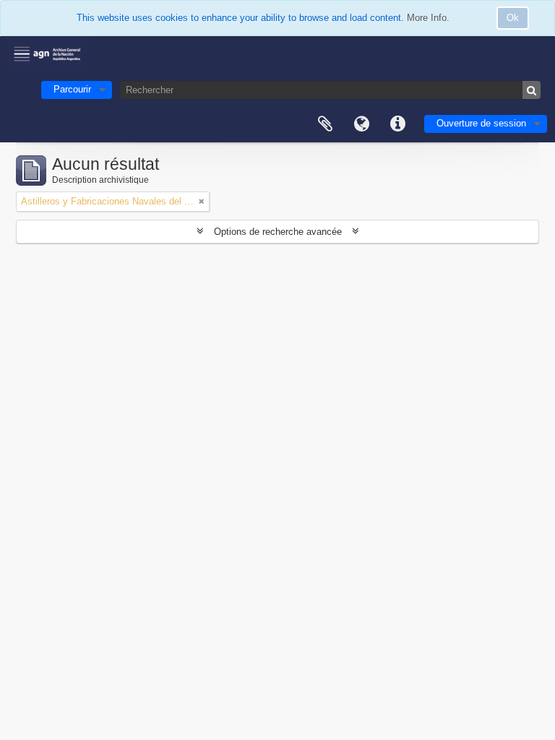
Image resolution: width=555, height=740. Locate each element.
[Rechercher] (531, 90)
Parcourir (72, 89)
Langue (361, 124)
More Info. (428, 17)
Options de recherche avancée (278, 231)
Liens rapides (397, 124)
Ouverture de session (481, 123)
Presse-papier (325, 124)
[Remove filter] (202, 201)
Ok (513, 17)
